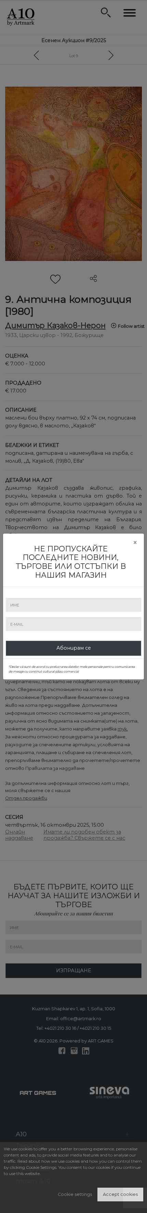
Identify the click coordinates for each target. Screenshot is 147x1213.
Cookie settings (75, 1194)
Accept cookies (120, 1194)
